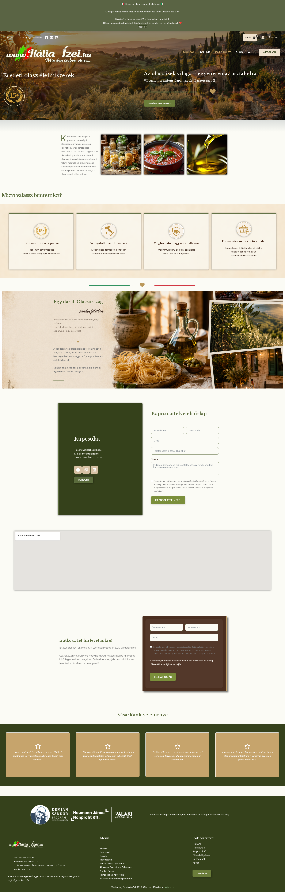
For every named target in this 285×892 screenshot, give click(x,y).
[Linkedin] (56, 37)
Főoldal (188, 52)
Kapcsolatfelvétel (168, 500)
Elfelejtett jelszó (201, 855)
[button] (251, 52)
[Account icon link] (263, 37)
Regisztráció (199, 851)
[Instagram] (51, 37)
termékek (201, 873)
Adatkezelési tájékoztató (112, 863)
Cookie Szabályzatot (162, 650)
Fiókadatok (199, 847)
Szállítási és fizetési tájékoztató (116, 878)
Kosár (196, 862)
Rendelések (199, 859)
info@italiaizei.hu (33, 37)
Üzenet (155, 459)
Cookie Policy (107, 871)
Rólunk (205, 52)
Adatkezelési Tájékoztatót (192, 481)
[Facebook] (46, 37)
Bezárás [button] (142, 26)
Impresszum (106, 859)
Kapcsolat (223, 52)
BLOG (239, 52)
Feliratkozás (163, 676)
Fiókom (273, 37)
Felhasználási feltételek (112, 874)
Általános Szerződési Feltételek (116, 867)
